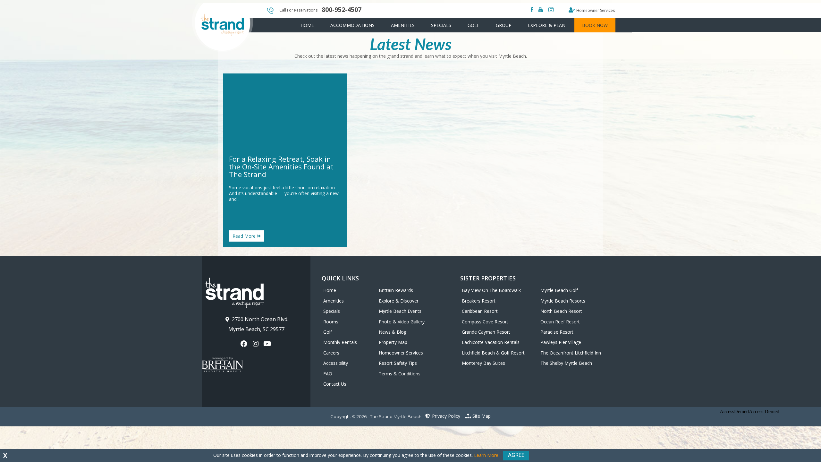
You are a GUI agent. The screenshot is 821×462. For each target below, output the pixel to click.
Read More (248, 237)
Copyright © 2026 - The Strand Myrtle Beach (375, 416)
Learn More (486, 455)
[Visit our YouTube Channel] (268, 343)
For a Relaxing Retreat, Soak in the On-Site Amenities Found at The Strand (281, 166)
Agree (516, 455)
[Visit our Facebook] (245, 343)
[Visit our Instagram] (256, 343)
